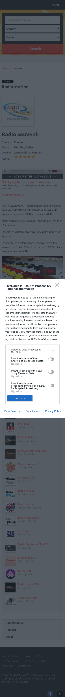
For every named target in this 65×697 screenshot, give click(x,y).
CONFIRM (20, 398)
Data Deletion (12, 411)
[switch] (51, 359)
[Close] (58, 286)
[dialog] (32, 348)
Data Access (32, 411)
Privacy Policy (53, 411)
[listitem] (32, 350)
